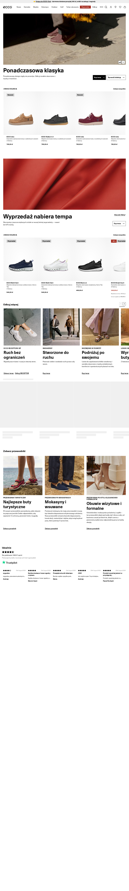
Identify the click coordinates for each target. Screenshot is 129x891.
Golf (61, 7)
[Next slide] (124, 303)
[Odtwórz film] (123, 62)
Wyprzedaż (85, 7)
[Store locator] (115, 7)
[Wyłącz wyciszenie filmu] (120, 62)
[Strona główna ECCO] (7, 7)
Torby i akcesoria (72, 7)
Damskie (27, 7)
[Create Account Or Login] (111, 7)
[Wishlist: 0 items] (120, 7)
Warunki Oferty (119, 215)
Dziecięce (45, 7)
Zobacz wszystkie (119, 89)
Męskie (35, 7)
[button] (64, 39)
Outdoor (54, 7)
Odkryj (94, 7)
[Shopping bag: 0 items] (124, 7)
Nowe (19, 7)
